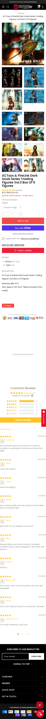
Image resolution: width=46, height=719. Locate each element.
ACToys (15, 261)
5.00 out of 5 (29, 393)
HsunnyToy (31, 707)
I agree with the (12, 238)
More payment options (23, 233)
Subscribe (36, 656)
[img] (5, 436)
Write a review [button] (23, 419)
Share (8, 305)
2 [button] (22, 634)
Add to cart (23, 220)
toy (13, 265)
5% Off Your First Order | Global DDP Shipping (23, 2)
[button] (3, 6)
